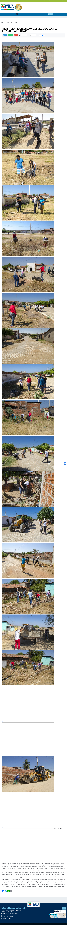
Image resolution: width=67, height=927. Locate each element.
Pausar (11, 35)
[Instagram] (51, 14)
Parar (16, 35)
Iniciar (6, 35)
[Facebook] (49, 14)
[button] (17, 14)
